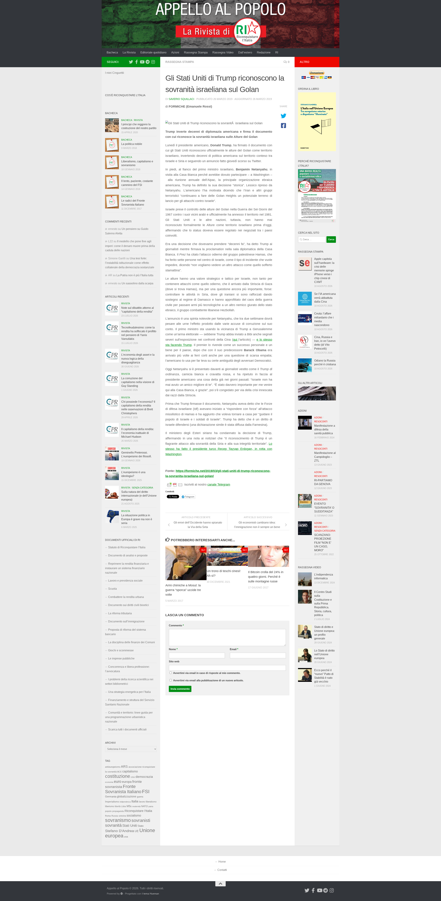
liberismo (109, 806)
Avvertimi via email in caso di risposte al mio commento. (206, 673)
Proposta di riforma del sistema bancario (125, 632)
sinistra (122, 816)
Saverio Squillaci (181, 99)
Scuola (112, 588)
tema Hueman (151, 893)
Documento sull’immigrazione (126, 621)
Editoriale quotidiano (153, 52)
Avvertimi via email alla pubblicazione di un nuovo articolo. (208, 680)
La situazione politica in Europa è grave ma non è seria (136, 519)
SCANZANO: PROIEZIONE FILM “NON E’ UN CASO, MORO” (322, 542)
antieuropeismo (112, 767)
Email (234, 649)
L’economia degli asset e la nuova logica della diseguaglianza (138, 358)
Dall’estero (245, 52)
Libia (123, 806)
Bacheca (112, 52)
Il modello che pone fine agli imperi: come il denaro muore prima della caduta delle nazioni (130, 246)
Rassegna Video (222, 52)
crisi (133, 777)
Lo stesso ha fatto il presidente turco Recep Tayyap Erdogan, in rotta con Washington (218, 449)
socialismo (134, 815)
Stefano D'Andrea (119, 831)
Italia (134, 801)
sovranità (113, 825)
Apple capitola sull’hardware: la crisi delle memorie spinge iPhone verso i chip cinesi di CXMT (324, 270)
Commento (176, 625)
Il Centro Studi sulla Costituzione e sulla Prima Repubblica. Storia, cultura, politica (323, 604)
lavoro (142, 801)
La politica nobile (131, 143)
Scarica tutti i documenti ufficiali (127, 729)
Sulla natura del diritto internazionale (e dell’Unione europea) (139, 495)
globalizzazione (126, 796)
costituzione (117, 776)
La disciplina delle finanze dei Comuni (131, 642)
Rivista (138, 120)
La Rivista (129, 52)
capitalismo (130, 771)
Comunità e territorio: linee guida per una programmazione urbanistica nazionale (129, 717)
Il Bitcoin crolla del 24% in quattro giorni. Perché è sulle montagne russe (265, 576)
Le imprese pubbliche (121, 658)
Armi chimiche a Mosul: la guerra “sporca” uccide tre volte (183, 590)
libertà (118, 806)
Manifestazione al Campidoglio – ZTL (325, 456)
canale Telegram (218, 484)
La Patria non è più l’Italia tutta (134, 275)
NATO (144, 806)
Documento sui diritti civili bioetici (128, 605)
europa (127, 781)
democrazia (144, 776)
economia (109, 782)
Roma (108, 816)
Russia (114, 816)
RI (276, 52)
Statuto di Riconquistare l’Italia (126, 547)
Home (222, 861)
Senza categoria (142, 487)
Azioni (175, 52)
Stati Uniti (129, 825)
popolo (108, 811)
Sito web (174, 661)
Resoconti (320, 421)
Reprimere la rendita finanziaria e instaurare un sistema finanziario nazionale (127, 568)
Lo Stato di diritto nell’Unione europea (324, 654)
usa (126, 836)
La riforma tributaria (120, 613)
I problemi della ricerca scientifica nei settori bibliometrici (129, 681)
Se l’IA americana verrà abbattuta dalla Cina (325, 297)
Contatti (222, 869)
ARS (124, 766)
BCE (119, 772)
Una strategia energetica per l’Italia (129, 691)
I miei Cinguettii (114, 72)
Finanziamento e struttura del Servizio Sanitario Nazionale (129, 702)
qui (235, 339)
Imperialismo (112, 801)
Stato (140, 825)
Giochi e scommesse (121, 650)
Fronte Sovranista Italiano (123, 789)
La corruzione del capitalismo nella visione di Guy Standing (137, 382)
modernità (136, 806)
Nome (173, 649)
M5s (129, 806)
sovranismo (118, 820)
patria (150, 806)
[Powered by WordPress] (121, 893)
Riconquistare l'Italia (138, 811)
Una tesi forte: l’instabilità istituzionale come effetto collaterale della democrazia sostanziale (129, 263)
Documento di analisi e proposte (128, 555)
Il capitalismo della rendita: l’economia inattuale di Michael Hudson (137, 433)
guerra (140, 797)
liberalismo (151, 801)
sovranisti (140, 820)
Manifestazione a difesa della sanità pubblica (324, 429)
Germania (110, 796)
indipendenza (125, 802)
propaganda (118, 811)
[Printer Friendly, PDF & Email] (174, 484)
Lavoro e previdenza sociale (125, 580)
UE (137, 831)
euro (117, 781)
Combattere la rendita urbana (126, 596)
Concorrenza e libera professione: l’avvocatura (127, 669)
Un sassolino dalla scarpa (137, 283)
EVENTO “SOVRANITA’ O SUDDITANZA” (324, 507)
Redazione (263, 52)
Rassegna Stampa (196, 52)
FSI (146, 791)
